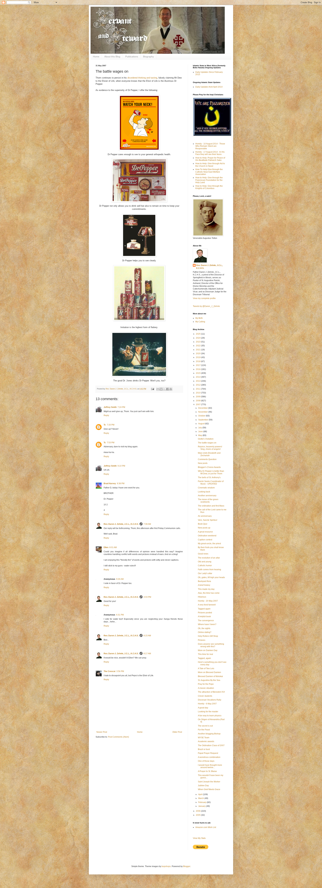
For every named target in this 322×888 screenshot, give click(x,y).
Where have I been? (207, 624)
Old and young (204, 561)
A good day (203, 708)
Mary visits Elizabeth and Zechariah (209, 454)
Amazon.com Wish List (205, 827)
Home (96, 56)
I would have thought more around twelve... (210, 766)
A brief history (204, 585)
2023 (198, 342)
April (200, 794)
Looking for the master (208, 711)
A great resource (205, 532)
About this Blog (112, 56)
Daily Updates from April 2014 (209, 87)
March (201, 798)
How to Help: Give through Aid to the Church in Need (210, 164)
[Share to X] (164, 389)
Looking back (204, 492)
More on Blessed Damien (209, 672)
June (200, 431)
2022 (198, 345)
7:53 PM (110, 442)
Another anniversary (207, 495)
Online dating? (204, 632)
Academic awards (206, 741)
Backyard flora (204, 581)
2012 (198, 385)
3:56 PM (120, 671)
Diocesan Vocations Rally (209, 700)
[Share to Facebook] (167, 389)
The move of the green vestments (208, 500)
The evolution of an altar (209, 558)
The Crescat (109, 671)
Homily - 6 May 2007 (207, 704)
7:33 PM (110, 425)
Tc (105, 425)
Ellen (106, 547)
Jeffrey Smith (110, 407)
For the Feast (204, 730)
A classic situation (206, 688)
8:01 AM (113, 547)
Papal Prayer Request (208, 753)
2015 (198, 373)
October (202, 416)
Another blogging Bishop (209, 734)
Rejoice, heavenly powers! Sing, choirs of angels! (210, 447)
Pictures (201, 640)
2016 (198, 369)
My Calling (200, 321)
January (202, 806)
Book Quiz (202, 524)
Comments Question (207, 459)
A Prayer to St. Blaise (207, 771)
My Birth (199, 318)
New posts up (204, 528)
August (201, 423)
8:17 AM (147, 653)
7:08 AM (147, 524)
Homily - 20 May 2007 (208, 601)
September (203, 420)
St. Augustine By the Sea (209, 680)
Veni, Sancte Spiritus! (207, 520)
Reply (106, 415)
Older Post (177, 732)
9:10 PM (121, 466)
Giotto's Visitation (205, 439)
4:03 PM (147, 597)
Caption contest (205, 540)
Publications (131, 56)
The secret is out (205, 726)
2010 (198, 393)
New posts (202, 463)
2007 (198, 404)
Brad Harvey (110, 483)
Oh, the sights (204, 628)
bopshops (166, 866)
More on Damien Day (207, 650)
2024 (198, 338)
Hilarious (202, 597)
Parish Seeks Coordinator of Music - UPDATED (211, 482)
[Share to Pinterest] (170, 389)
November (203, 412)
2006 (198, 811)
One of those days (206, 761)
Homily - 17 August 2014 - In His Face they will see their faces (210, 153)
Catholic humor (205, 565)
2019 (198, 357)
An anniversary (205, 516)
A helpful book (204, 616)
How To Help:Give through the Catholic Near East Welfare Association (209, 171)
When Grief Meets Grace (209, 789)
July (200, 427)
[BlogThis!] (161, 389)
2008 (198, 400)
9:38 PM (120, 483)
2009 (198, 396)
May (200, 435)
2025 (198, 334)
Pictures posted (205, 612)
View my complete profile (204, 298)
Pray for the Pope (206, 684)
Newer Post (101, 732)
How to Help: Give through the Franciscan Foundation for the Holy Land (209, 180)
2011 (198, 389)
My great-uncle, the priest (209, 543)
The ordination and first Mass (211, 506)
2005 (198, 815)
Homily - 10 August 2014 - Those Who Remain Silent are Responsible (210, 146)
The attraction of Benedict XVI (211, 692)
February (202, 802)
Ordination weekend (207, 535)
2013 (198, 381)
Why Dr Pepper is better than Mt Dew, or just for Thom (211, 472)
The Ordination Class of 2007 (211, 745)
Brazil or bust (204, 749)
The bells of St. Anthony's (209, 477)
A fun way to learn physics (209, 715)
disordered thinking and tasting (142, 77)
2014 (198, 377)
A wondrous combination (209, 757)
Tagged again (204, 609)
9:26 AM (120, 579)
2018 (198, 361)
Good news (203, 554)
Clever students (205, 696)
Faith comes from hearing (209, 569)
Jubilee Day (203, 785)
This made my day (206, 589)
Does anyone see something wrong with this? (211, 645)
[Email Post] (152, 389)
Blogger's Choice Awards (209, 467)
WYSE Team (203, 737)
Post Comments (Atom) (118, 737)
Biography (148, 56)
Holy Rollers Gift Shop (208, 636)
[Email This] (158, 389)
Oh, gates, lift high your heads (211, 577)
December (203, 408)
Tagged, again (204, 658)
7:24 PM (121, 407)
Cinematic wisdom (206, 488)
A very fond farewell (207, 605)
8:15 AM (147, 635)
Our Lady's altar (205, 573)
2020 (198, 353)
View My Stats (199, 838)
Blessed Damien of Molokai (210, 676)
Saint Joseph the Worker (209, 782)
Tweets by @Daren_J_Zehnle (206, 306)
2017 (198, 365)
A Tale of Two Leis (206, 668)
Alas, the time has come (209, 593)
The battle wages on (207, 443)
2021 (198, 349)
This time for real (205, 654)
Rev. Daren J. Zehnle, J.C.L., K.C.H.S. (121, 524)
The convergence (206, 620)
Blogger (186, 866)
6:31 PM (120, 615)
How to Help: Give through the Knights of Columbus (209, 187)
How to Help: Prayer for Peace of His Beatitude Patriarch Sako (210, 159)
